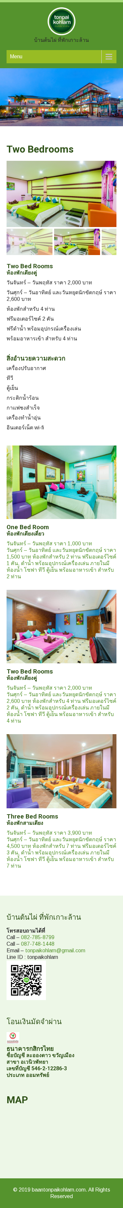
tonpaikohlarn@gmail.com (55, 950)
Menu (16, 56)
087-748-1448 (37, 944)
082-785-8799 (37, 937)
